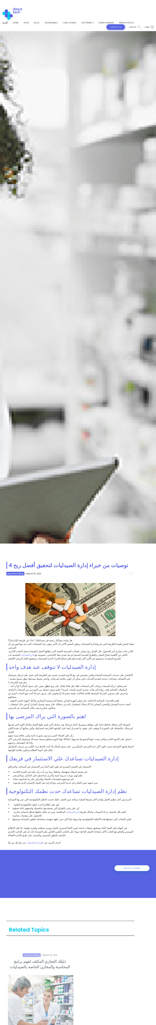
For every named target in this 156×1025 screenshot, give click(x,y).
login (147, 27)
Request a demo (132, 868)
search (133, 27)
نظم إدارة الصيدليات (35, 842)
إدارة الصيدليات (27, 655)
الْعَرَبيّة (5, 22)
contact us (116, 27)
